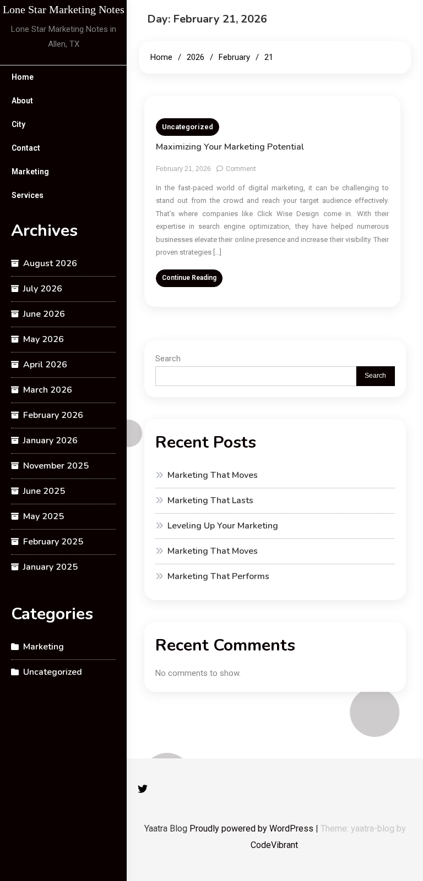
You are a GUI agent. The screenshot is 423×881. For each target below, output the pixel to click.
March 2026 (47, 390)
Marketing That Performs (218, 576)
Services (28, 195)
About (22, 100)
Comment (241, 169)
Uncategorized (52, 672)
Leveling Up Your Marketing (222, 526)
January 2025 (50, 567)
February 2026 (53, 415)
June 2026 (44, 314)
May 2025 (43, 516)
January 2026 (50, 440)
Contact (26, 148)
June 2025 (44, 491)
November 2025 (56, 466)
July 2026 (42, 289)
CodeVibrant (274, 845)
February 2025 (53, 542)
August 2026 (50, 263)
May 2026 (43, 339)
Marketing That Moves (212, 475)
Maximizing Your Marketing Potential (230, 147)
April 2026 (45, 365)
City (18, 124)
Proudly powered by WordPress (252, 828)
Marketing (30, 171)
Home (23, 77)
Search (168, 359)
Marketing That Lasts (210, 500)
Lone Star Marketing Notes (63, 9)
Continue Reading (189, 278)
